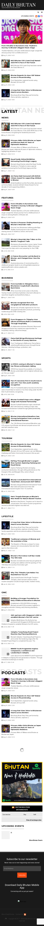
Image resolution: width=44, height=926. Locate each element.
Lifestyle (7, 516)
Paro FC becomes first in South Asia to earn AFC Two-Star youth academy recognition (26, 383)
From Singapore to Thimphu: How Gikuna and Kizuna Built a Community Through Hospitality (26, 321)
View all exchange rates (33, 820)
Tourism (7, 438)
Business (7, 278)
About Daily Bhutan (8, 921)
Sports (6, 358)
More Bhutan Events (35, 840)
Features (7, 198)
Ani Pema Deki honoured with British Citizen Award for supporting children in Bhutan (26, 178)
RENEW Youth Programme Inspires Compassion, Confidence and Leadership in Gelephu (24, 651)
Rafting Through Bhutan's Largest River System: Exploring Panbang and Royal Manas (25, 463)
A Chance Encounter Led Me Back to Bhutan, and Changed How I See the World (25, 258)
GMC (4, 592)
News (5, 117)
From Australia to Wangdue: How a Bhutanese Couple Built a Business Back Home (25, 286)
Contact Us (19, 921)
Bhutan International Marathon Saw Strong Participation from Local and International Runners (25, 418)
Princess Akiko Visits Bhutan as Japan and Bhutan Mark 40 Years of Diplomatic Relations (26, 142)
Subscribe (22, 875)
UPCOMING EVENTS (27, 16)
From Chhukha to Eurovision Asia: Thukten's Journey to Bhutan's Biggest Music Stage (26, 206)
